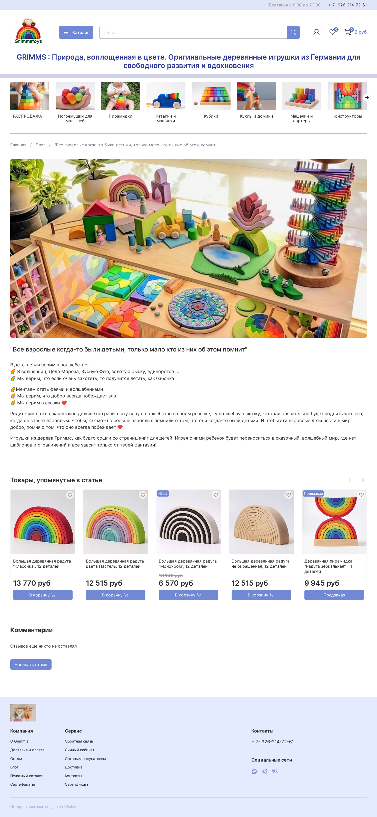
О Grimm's (19, 741)
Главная (18, 144)
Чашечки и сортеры (302, 118)
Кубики (211, 116)
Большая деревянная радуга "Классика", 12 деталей (42, 563)
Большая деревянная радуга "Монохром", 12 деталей (188, 563)
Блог (40, 144)
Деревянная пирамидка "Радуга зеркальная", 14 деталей (328, 566)
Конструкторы (347, 116)
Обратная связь (79, 741)
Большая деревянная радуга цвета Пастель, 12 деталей (115, 563)
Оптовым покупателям (85, 758)
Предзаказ (334, 594)
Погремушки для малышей (75, 118)
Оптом (16, 758)
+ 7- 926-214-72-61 (272, 741)
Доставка (73, 767)
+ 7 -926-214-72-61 (347, 4)
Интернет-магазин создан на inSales (43, 806)
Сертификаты (22, 784)
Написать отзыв (31, 664)
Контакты (73, 776)
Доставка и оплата (27, 750)
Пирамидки (120, 116)
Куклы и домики (256, 116)
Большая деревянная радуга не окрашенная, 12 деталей (261, 563)
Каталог (80, 32)
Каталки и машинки (166, 118)
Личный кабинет (80, 750)
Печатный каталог (26, 776)
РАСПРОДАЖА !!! (29, 116)
